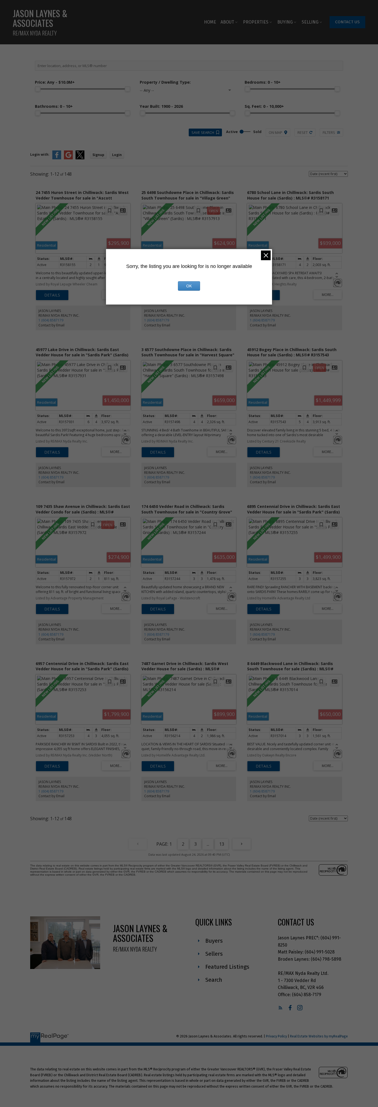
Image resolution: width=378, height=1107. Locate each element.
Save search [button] (202, 132)
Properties (255, 22)
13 (221, 844)
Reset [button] (302, 132)
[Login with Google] (68, 158)
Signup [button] (98, 154)
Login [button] (117, 154)
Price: (55, 82)
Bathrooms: (54, 106)
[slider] (37, 89)
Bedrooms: (263, 82)
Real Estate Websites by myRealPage (319, 1036)
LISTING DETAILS (52, 295)
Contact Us (347, 21)
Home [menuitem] (210, 22)
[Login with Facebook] (56, 158)
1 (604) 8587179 (50, 320)
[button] (347, 22)
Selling (310, 22)
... (208, 844)
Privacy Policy (276, 1036)
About (227, 22)
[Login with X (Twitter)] (80, 158)
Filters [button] (329, 132)
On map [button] (275, 132)
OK (189, 286)
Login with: (40, 154)
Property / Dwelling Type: (165, 82)
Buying (285, 22)
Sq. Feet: (264, 106)
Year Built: (161, 106)
